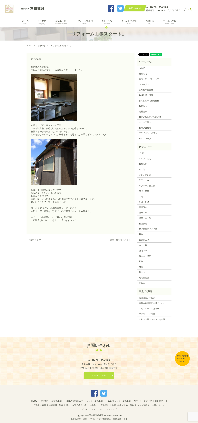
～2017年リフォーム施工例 (118, 401)
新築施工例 (61, 22)
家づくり (143, 213)
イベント (143, 153)
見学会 (142, 283)
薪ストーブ (144, 272)
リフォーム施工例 (84, 22)
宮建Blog (150, 22)
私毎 (141, 261)
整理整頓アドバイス (148, 229)
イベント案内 (145, 158)
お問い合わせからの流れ (150, 117)
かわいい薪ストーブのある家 (152, 319)
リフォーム (144, 180)
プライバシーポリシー (149, 133)
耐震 (141, 267)
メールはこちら (99, 375)
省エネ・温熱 (145, 256)
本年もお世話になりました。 (152, 303)
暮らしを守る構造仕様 (149, 100)
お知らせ (143, 164)
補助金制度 (144, 277)
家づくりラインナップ (149, 79)
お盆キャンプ (35, 240)
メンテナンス (145, 175)
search (190, 9)
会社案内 (41, 22)
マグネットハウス (147, 314)
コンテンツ (107, 22)
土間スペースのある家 (149, 308)
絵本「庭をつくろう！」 (121, 240)
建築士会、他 (145, 218)
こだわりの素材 (146, 90)
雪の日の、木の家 (147, 298)
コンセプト (144, 84)
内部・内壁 (144, 191)
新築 (141, 234)
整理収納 (143, 223)
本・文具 (143, 245)
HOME (29, 46)
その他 (142, 169)
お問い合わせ (145, 128)
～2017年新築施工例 (74, 401)
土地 (141, 196)
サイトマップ (145, 138)
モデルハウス (169, 22)
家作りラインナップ (143, 401)
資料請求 (143, 111)
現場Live (143, 250)
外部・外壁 (144, 202)
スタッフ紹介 (145, 122)
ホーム (25, 22)
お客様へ (143, 106)
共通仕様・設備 (146, 95)
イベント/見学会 (129, 22)
